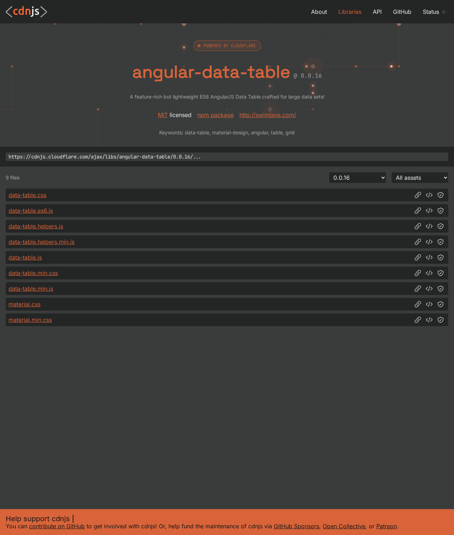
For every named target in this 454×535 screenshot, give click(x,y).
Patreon (386, 526)
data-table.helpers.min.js (41, 242)
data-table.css (27, 195)
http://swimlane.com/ (267, 114)
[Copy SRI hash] (440, 195)
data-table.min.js (31, 288)
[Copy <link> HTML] (429, 195)
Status (431, 11)
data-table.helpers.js (36, 226)
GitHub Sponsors (296, 526)
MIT (163, 114)
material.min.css (30, 320)
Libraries (349, 11)
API (377, 11)
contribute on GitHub (57, 526)
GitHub (402, 11)
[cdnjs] (26, 11)
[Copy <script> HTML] (429, 211)
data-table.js (25, 257)
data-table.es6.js (31, 210)
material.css (24, 304)
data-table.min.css (33, 273)
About (319, 11)
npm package (215, 114)
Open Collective (344, 526)
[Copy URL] (418, 195)
